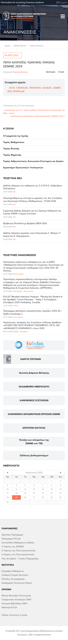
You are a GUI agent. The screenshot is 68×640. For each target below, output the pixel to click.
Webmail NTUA (9, 607)
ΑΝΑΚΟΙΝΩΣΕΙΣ (19, 46)
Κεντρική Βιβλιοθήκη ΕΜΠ (14, 603)
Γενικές (15, 306)
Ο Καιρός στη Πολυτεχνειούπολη (18, 554)
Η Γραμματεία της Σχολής (15, 136)
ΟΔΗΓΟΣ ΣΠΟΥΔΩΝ (30, 359)
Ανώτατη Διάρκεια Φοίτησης (34, 373)
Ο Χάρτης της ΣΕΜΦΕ (13, 546)
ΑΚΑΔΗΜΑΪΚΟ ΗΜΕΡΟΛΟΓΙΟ (34, 386)
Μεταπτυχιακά (18, 274)
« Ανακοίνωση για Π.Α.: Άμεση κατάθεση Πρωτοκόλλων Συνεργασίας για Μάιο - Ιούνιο (34, 111)
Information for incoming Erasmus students (22, 2)
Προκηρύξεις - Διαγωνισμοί (23, 291)
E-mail (61, 72)
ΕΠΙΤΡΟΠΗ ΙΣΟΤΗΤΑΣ (34, 428)
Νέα (14, 192)
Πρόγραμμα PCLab (11, 538)
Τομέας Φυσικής (11, 148)
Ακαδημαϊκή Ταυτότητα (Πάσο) (17, 583)
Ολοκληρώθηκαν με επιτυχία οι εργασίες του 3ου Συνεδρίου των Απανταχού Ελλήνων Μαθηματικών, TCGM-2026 (32, 199)
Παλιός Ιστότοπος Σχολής (14, 615)
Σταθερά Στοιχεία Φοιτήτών (15, 575)
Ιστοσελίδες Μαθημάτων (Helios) (18, 542)
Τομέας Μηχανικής (12, 155)
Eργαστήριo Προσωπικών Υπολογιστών (23, 167)
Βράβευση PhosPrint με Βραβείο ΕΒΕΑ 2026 (25, 223)
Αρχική (7, 46)
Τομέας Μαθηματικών (13, 142)
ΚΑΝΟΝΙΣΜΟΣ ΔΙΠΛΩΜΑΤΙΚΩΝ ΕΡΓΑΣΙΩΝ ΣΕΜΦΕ (34, 414)
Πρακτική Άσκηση (36, 46)
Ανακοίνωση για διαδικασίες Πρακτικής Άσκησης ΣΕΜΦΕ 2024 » (37, 116)
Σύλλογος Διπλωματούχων (34, 455)
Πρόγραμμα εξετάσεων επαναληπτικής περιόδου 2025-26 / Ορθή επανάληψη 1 (32, 312)
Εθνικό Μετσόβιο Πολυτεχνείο (16, 595)
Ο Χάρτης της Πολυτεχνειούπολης (18, 550)
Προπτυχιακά (18, 317)
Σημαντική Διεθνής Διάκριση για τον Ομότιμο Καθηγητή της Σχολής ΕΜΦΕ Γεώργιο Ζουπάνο (32, 212)
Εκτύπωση (50, 72)
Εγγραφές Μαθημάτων (13, 571)
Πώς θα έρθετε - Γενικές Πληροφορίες (20, 558)
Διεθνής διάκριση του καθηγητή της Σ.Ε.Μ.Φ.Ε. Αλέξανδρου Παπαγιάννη (32, 187)
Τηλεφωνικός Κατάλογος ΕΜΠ (16, 599)
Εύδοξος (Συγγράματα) (13, 579)
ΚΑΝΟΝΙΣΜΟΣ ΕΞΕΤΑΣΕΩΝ (34, 400)
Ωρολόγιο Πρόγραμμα (12, 534)
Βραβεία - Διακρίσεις (20, 331)
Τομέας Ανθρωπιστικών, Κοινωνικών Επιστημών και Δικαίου (33, 161)
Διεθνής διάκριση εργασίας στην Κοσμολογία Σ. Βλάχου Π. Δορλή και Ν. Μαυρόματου (32, 234)
